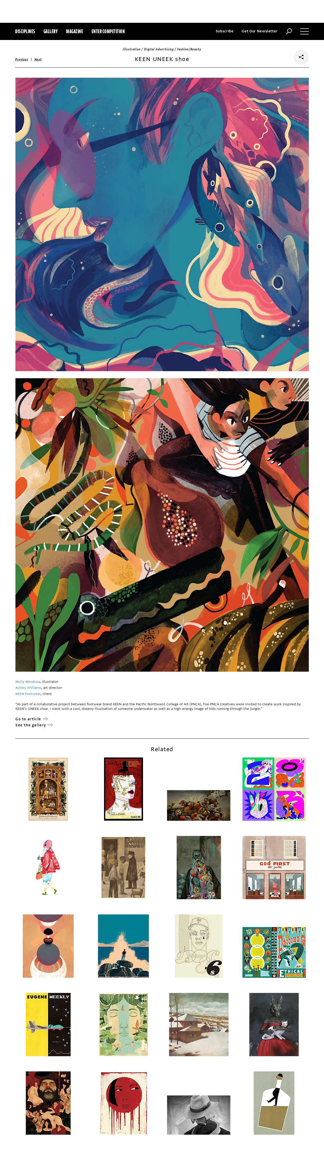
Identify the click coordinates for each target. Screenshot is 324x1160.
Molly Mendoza (27, 681)
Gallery (51, 31)
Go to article (28, 719)
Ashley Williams (28, 687)
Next (38, 59)
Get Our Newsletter (260, 31)
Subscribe (225, 31)
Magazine (74, 31)
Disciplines (25, 31)
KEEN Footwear (27, 693)
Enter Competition (108, 31)
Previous (21, 59)
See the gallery (30, 725)
